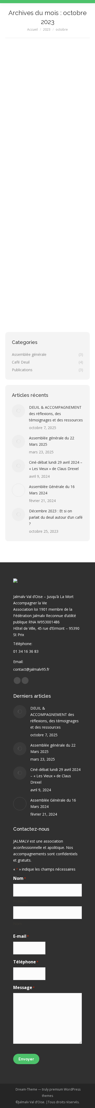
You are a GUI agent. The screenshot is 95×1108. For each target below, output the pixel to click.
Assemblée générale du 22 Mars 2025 (51, 441)
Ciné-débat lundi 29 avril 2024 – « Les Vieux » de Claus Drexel (55, 465)
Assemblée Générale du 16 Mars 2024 (52, 489)
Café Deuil (19, 223)
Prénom (20, 901)
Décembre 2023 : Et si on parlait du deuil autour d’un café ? (45, 205)
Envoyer (26, 1059)
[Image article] (18, 410)
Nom (17, 923)
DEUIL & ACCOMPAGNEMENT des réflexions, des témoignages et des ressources (56, 413)
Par (38, 223)
